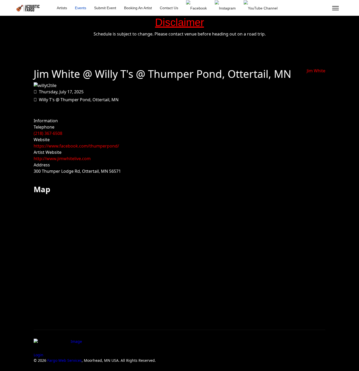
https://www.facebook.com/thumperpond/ (76, 146)
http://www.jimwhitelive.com (62, 158)
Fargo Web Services (64, 360)
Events (80, 8)
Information (46, 121)
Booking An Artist (138, 8)
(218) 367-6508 (48, 133)
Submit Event (105, 8)
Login (38, 354)
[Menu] (335, 8)
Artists (62, 8)
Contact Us (169, 8)
